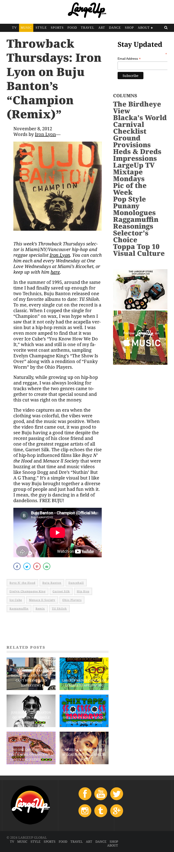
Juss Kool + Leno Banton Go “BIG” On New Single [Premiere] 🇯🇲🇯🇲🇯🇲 (31, 717)
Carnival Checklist (129, 128)
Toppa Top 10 (136, 246)
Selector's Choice (130, 236)
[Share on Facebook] (17, 566)
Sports (57, 27)
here (55, 272)
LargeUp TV (134, 165)
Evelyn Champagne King (28, 591)
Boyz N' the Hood (22, 583)
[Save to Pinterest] (37, 566)
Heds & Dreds (137, 151)
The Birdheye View (137, 107)
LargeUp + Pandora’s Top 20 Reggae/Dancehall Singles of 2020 (84, 755)
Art (101, 27)
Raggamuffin (19, 608)
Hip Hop (83, 591)
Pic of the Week (130, 189)
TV (14, 27)
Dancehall (76, 583)
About (144, 27)
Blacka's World (140, 117)
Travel (87, 27)
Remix (40, 608)
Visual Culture (139, 253)
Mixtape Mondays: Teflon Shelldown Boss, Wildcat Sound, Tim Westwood (84, 717)
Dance (115, 27)
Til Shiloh (59, 608)
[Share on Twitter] (27, 566)
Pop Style (129, 199)
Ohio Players (72, 600)
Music (26, 27)
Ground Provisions (132, 141)
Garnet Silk (61, 591)
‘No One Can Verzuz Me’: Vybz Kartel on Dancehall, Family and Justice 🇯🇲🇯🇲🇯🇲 (31, 755)
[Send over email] (47, 566)
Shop (129, 27)
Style (41, 27)
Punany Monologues (134, 209)
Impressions (135, 158)
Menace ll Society (42, 600)
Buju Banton (51, 583)
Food (72, 27)
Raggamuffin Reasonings (135, 223)
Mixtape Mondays (129, 175)
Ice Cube (16, 600)
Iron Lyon (45, 134)
